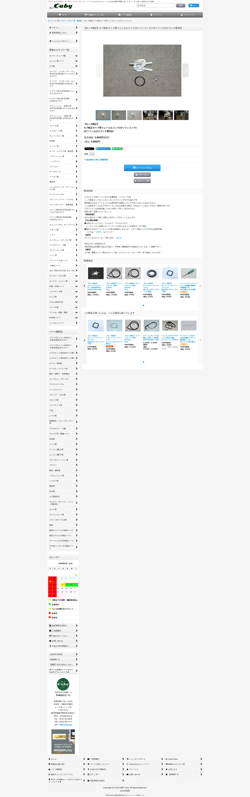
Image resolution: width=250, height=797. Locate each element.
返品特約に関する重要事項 (97, 159)
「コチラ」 (98, 232)
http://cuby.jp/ (65, 725)
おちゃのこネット (121, 795)
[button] (187, 15)
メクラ (144, 229)
